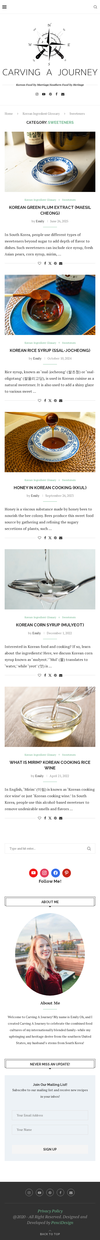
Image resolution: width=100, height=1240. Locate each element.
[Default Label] (66, 873)
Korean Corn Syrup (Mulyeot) (50, 624)
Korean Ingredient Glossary (41, 114)
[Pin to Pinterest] (55, 263)
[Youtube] (43, 94)
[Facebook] (56, 94)
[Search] (95, 7)
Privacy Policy (50, 1211)
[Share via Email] (60, 263)
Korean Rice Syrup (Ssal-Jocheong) (50, 350)
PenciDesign (62, 1222)
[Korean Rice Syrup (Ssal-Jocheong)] (50, 305)
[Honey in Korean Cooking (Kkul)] (50, 442)
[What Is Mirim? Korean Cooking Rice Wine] (50, 717)
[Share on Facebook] (45, 263)
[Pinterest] (50, 94)
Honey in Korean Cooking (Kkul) (50, 487)
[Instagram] (37, 94)
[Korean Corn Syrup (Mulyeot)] (50, 579)
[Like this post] (39, 263)
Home (9, 114)
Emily (40, 221)
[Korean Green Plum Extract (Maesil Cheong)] (50, 162)
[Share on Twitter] (50, 263)
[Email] (62, 94)
